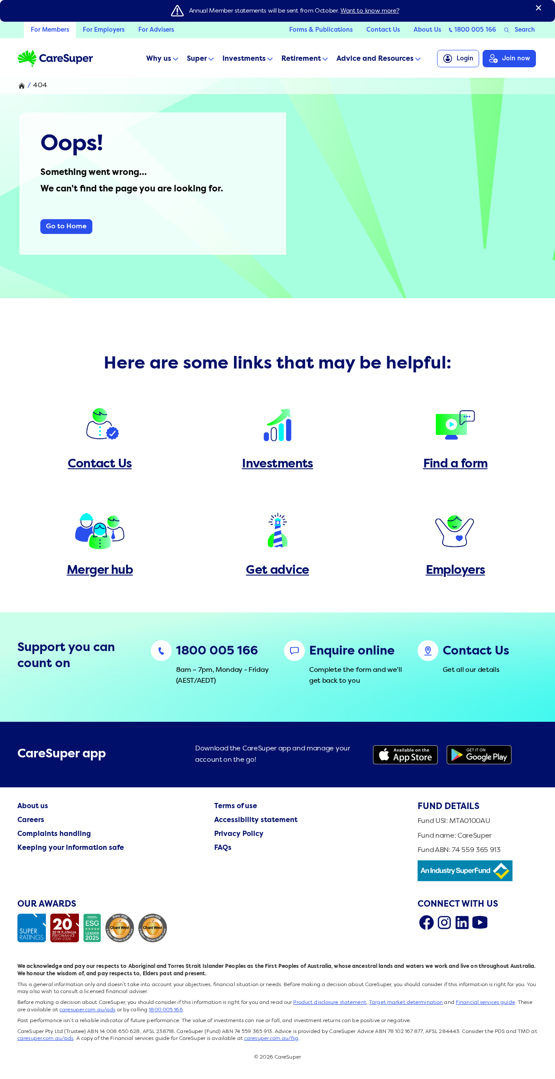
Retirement (301, 59)
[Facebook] (426, 922)
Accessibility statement (255, 820)
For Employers (103, 30)
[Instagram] (444, 922)
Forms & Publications (321, 30)
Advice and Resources (375, 59)
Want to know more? (369, 11)
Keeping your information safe (70, 848)
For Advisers (156, 30)
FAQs (223, 848)
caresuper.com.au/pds (87, 1010)
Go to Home (66, 226)
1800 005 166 (475, 30)
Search (525, 30)
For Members (50, 30)
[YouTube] (480, 922)
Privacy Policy (239, 834)
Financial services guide (485, 1002)
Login (465, 59)
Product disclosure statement (329, 1002)
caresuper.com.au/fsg (271, 1038)
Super (197, 59)
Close (538, 7)
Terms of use (235, 806)
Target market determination (406, 1002)
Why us (158, 59)
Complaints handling (54, 834)
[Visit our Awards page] (94, 928)
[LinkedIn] (462, 922)
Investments (244, 59)
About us (32, 806)
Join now (516, 59)
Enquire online (352, 651)
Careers (30, 820)
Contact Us (383, 30)
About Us (427, 30)
